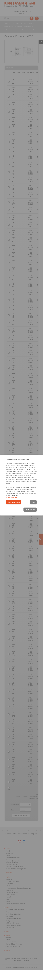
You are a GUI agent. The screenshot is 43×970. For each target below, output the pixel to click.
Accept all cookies (13, 502)
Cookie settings (30, 509)
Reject (33, 502)
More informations (11, 497)
